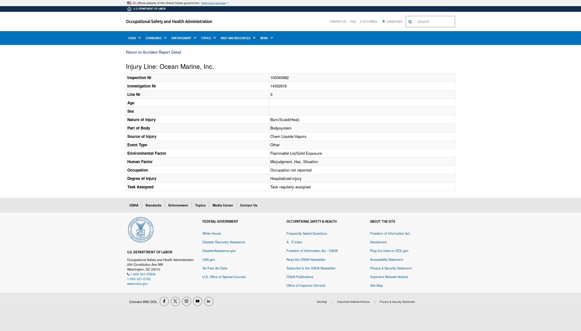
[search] (410, 21)
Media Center (223, 205)
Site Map (376, 285)
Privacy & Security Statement (391, 268)
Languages (394, 21)
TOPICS (206, 38)
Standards (153, 205)
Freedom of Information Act (390, 233)
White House (211, 233)
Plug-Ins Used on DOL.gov (389, 250)
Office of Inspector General (305, 285)
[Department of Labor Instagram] (186, 301)
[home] (140, 229)
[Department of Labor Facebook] (164, 301)
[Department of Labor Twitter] (175, 301)
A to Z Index (368, 21)
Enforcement (178, 205)
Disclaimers (378, 242)
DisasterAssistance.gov (219, 250)
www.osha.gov (137, 283)
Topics (200, 205)
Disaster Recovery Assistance (223, 242)
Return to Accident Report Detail (153, 52)
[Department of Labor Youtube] (197, 301)
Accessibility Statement (386, 259)
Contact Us (338, 21)
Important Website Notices (389, 276)
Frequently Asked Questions (306, 233)
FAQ (353, 21)
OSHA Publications (299, 276)
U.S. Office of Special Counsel (224, 276)
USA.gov (208, 259)
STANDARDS (154, 38)
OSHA (132, 38)
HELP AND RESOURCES (236, 38)
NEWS (264, 38)
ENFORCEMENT (182, 38)
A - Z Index (294, 242)
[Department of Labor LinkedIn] (209, 301)
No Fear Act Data (214, 268)
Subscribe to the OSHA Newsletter (311, 268)
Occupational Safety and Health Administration (169, 21)
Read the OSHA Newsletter (305, 259)
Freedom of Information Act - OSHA (312, 250)
